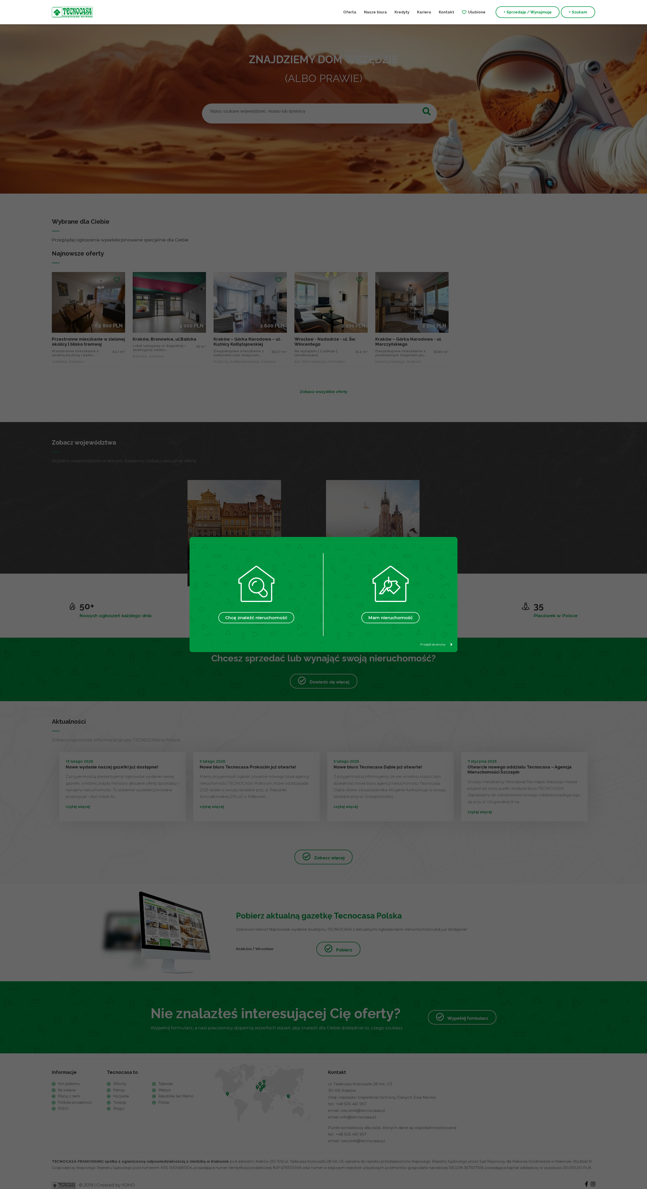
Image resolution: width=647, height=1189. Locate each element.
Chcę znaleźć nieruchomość (256, 617)
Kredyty (402, 12)
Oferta (349, 12)
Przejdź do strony (433, 644)
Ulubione (477, 12)
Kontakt (446, 12)
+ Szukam (578, 12)
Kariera (424, 12)
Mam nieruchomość (390, 617)
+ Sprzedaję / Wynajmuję (527, 12)
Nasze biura (375, 12)
